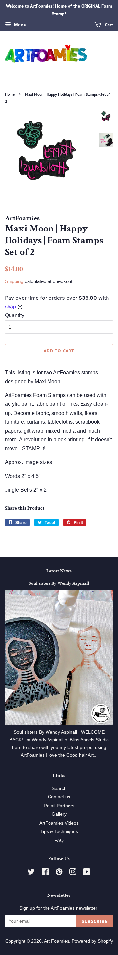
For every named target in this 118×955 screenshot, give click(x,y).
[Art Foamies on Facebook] (45, 873)
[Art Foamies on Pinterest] (59, 873)
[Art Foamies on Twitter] (31, 873)
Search (59, 788)
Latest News (59, 571)
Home (10, 94)
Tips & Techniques (59, 831)
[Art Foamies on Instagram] (72, 873)
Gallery (59, 814)
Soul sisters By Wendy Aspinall (59, 583)
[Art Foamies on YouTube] (86, 873)
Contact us (59, 796)
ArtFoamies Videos (59, 823)
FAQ (59, 840)
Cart (108, 24)
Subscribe (95, 921)
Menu (20, 24)
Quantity (14, 315)
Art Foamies (56, 941)
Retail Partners (59, 805)
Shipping (14, 281)
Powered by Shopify (92, 941)
